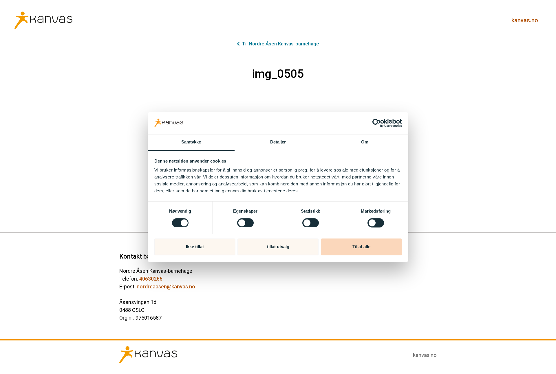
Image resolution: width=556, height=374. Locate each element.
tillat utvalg (278, 246)
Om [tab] (364, 142)
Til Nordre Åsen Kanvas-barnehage (280, 44)
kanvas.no (524, 20)
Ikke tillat (195, 246)
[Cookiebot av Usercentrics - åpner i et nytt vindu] (376, 123)
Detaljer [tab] (278, 142)
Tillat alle (361, 246)
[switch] (245, 222)
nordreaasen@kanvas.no (166, 286)
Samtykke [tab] (191, 142)
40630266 (150, 279)
